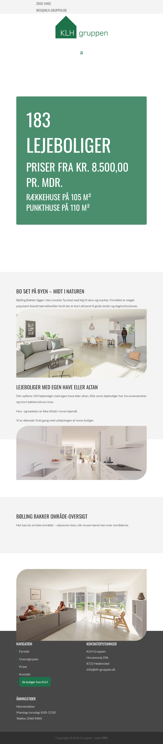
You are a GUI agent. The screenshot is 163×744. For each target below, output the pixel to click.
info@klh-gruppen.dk (51, 10)
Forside (24, 651)
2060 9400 (43, 3)
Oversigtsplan (28, 659)
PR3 (105, 738)
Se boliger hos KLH (35, 682)
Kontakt (24, 674)
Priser (23, 666)
